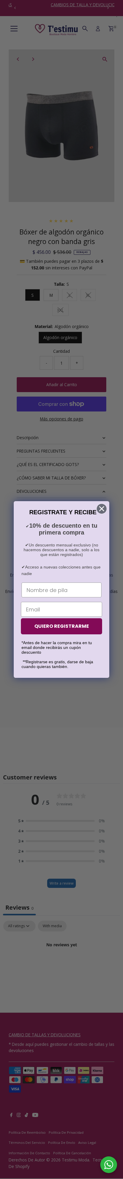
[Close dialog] (101, 509)
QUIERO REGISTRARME (61, 626)
